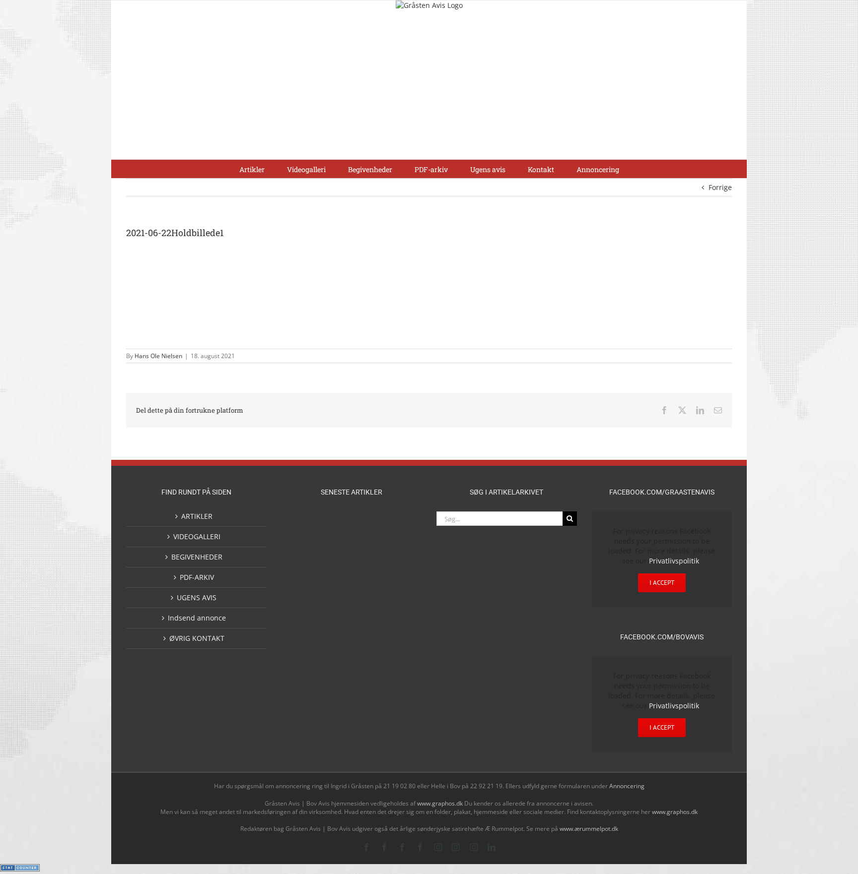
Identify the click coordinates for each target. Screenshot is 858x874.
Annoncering (626, 786)
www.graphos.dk (440, 803)
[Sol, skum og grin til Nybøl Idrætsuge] (336, 656)
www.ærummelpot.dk (589, 828)
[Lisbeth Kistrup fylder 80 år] (336, 554)
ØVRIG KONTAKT (196, 638)
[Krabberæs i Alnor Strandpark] (304, 559)
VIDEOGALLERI (196, 536)
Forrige (720, 187)
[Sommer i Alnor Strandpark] (399, 523)
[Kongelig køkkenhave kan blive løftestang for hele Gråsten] (367, 592)
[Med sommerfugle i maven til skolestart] (367, 525)
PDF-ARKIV (197, 577)
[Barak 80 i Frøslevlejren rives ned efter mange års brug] (399, 657)
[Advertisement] (429, 84)
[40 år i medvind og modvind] (304, 592)
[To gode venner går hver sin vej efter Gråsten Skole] (399, 591)
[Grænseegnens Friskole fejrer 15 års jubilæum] (399, 616)
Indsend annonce (197, 618)
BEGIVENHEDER (196, 557)
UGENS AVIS (196, 597)
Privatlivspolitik (674, 560)
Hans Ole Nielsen (158, 356)
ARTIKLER (197, 516)
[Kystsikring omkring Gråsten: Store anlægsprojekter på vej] (336, 523)
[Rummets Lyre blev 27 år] (336, 592)
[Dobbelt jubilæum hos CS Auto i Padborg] (367, 616)
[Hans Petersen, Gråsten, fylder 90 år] (367, 553)
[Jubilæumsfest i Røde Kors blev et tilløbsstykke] (304, 523)
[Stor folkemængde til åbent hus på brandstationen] (399, 551)
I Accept (661, 582)
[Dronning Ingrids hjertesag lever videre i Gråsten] (367, 656)
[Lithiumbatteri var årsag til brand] (336, 615)
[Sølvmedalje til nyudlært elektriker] (304, 624)
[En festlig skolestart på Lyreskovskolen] (304, 657)
